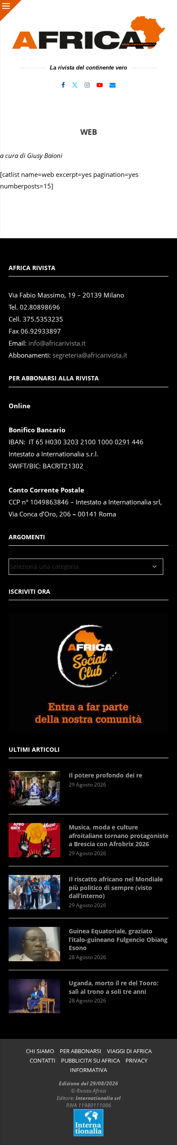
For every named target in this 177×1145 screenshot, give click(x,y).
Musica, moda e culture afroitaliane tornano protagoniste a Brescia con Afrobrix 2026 (118, 835)
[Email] (113, 85)
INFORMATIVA (88, 1070)
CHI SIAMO (40, 1051)
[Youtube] (100, 85)
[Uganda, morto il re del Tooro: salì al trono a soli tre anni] (34, 996)
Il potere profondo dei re (105, 775)
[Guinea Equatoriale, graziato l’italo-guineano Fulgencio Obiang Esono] (34, 944)
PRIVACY (136, 1060)
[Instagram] (87, 85)
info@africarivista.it (56, 343)
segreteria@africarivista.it (89, 355)
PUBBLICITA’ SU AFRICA (90, 1060)
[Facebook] (63, 85)
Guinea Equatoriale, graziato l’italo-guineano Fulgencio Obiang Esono (118, 939)
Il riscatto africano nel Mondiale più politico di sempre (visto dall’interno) (116, 887)
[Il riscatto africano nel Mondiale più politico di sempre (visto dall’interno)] (34, 892)
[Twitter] (75, 85)
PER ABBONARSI (80, 1051)
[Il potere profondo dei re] (34, 788)
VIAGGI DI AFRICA (129, 1051)
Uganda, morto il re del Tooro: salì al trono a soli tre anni (114, 987)
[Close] (10, 10)
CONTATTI (42, 1060)
